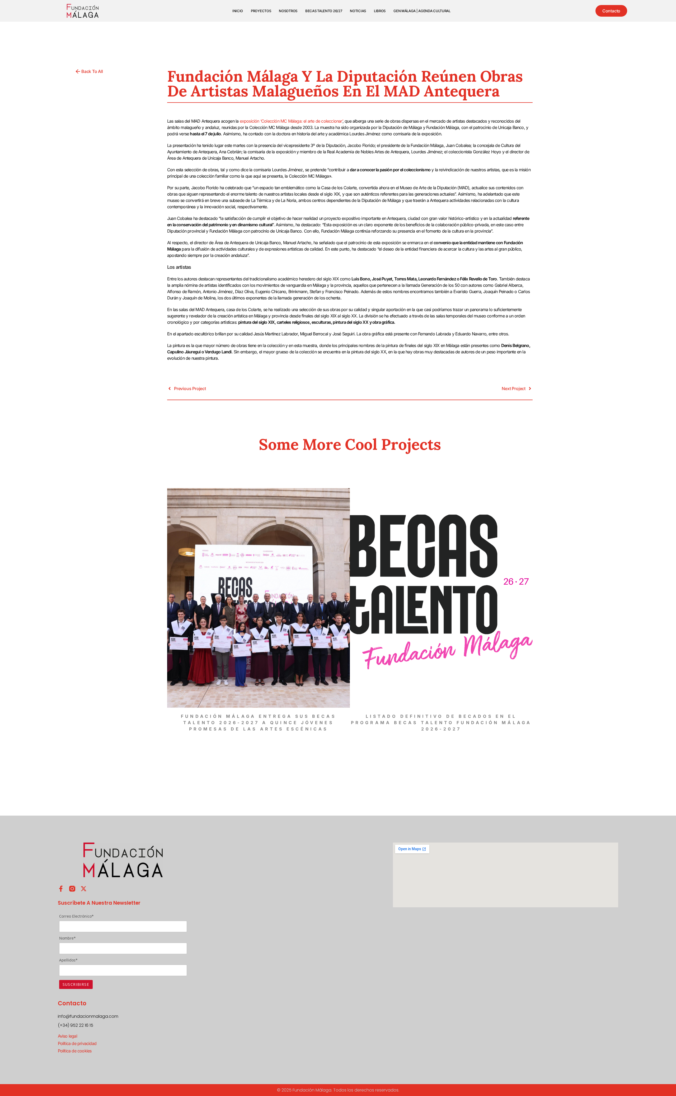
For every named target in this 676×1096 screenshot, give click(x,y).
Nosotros (288, 11)
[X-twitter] (84, 889)
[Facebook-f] (61, 889)
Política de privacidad (77, 1043)
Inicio (237, 11)
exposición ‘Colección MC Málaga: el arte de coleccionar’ (291, 121)
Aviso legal (67, 1036)
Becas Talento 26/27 (323, 11)
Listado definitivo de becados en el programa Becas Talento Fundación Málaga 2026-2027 (441, 723)
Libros (380, 11)
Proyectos (261, 11)
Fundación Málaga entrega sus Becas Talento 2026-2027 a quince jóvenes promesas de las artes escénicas (258, 723)
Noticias (358, 11)
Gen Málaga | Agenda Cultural (421, 11)
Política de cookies (75, 1050)
